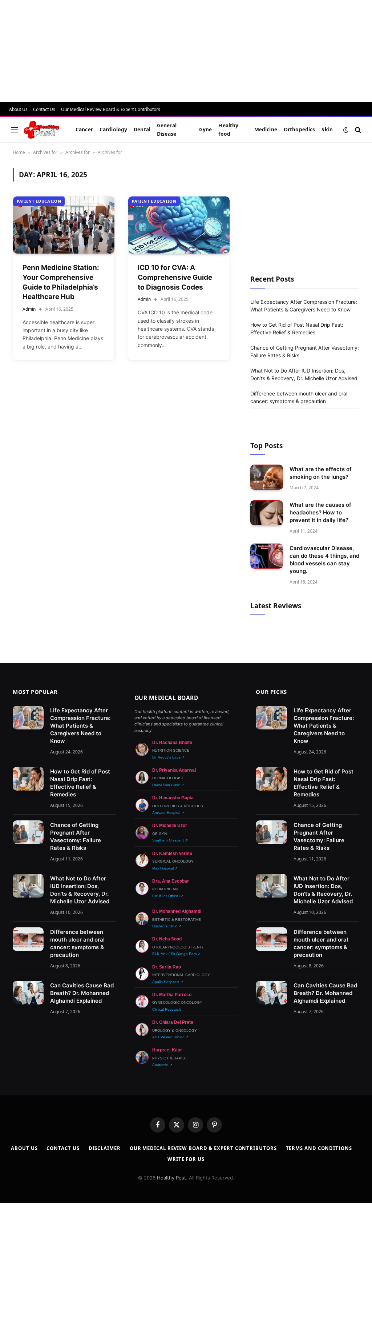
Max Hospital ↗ (165, 868)
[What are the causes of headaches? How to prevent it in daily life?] (266, 512)
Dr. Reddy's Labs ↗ (168, 757)
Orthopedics (299, 129)
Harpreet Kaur (167, 1050)
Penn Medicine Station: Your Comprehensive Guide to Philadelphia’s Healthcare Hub (61, 282)
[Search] (357, 130)
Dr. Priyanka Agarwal (174, 770)
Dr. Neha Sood (167, 939)
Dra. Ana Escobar (170, 881)
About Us (18, 109)
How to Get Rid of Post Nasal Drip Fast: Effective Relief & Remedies (80, 783)
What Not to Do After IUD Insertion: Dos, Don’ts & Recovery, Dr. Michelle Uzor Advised (79, 890)
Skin (327, 129)
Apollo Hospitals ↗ (167, 982)
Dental (142, 129)
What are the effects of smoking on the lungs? (321, 473)
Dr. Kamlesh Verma (172, 853)
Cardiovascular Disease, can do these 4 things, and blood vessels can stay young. (324, 559)
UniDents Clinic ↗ (166, 926)
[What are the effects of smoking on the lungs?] (266, 477)
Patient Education (39, 201)
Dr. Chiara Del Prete (172, 1022)
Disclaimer (105, 1148)
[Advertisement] (186, 51)
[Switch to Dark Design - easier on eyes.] (345, 130)
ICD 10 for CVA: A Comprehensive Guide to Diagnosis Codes (175, 277)
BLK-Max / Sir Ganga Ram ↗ (176, 954)
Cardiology (113, 129)
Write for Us (186, 1159)
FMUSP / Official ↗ (167, 896)
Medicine (265, 129)
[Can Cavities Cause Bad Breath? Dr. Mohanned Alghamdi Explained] (28, 993)
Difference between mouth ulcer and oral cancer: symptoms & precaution (77, 943)
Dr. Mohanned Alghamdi (176, 911)
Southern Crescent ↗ (170, 840)
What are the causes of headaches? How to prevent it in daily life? (320, 512)
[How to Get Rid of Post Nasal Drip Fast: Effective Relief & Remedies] (28, 779)
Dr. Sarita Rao (166, 967)
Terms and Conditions (319, 1148)
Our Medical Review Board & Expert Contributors (110, 109)
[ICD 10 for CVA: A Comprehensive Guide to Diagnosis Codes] (179, 225)
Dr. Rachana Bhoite (172, 742)
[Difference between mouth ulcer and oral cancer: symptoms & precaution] (28, 939)
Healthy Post (171, 1178)
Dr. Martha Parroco (171, 994)
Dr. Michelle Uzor (169, 825)
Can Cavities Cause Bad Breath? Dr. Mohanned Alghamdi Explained (82, 993)
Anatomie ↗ (162, 1065)
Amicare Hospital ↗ (168, 813)
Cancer (84, 129)
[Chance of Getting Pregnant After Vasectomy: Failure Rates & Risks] (28, 832)
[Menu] (14, 130)
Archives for (45, 152)
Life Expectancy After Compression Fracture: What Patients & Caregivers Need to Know (80, 725)
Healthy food (228, 129)
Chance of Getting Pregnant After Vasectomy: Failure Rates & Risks (75, 836)
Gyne (205, 129)
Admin (29, 309)
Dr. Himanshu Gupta (173, 797)
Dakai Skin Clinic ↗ (168, 785)
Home (19, 152)
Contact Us (44, 109)
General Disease (167, 129)
